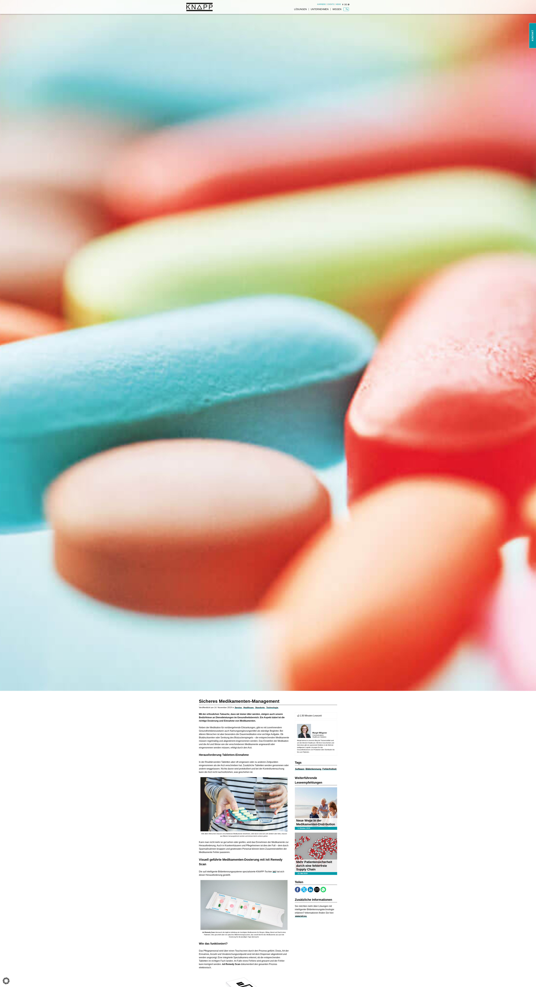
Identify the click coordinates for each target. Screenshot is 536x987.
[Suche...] (347, 9)
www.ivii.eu (301, 916)
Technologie (272, 707)
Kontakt (532, 35)
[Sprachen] (348, 4)
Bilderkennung (313, 769)
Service (238, 707)
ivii (274, 871)
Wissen (336, 9)
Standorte (260, 707)
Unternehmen (320, 9)
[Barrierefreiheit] (343, 4)
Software (299, 769)
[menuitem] (321, 4)
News (338, 4)
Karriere (321, 4)
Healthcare (248, 707)
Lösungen (300, 9)
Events (330, 4)
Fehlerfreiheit (329, 769)
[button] (6, 981)
